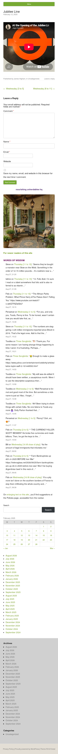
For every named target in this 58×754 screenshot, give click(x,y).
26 (22, 544)
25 (14, 544)
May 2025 (10, 605)
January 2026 (12, 578)
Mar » (52, 548)
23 (51, 539)
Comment (8, 110)
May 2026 (10, 565)
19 (22, 539)
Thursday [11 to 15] (23, 264)
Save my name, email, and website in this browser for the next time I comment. (28, 175)
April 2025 (10, 609)
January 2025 (12, 619)
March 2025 (11, 612)
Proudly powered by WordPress (27, 749)
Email (6, 151)
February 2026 (12, 575)
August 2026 (11, 555)
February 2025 (12, 615)
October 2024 (12, 629)
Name (6, 141)
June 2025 (10, 602)
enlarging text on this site (18, 494)
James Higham (19, 78)
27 (29, 544)
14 (36, 535)
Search (6, 505)
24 (7, 544)
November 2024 (13, 625)
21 (36, 539)
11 (14, 535)
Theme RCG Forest (47, 749)
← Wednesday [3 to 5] (13, 88)
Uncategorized (33, 78)
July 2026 (10, 558)
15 (44, 535)
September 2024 (13, 632)
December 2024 (13, 622)
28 (36, 544)
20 (29, 539)
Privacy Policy (8, 749)
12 (22, 535)
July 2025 (10, 599)
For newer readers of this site (17, 252)
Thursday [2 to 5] (20, 429)
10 (7, 535)
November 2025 (13, 585)
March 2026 (11, 572)
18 (14, 539)
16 (51, 535)
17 (7, 539)
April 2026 (10, 568)
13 (29, 535)
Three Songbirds (23, 341)
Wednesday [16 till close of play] (26, 444)
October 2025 (12, 588)
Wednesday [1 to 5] (26, 311)
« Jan (5, 548)
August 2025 (11, 595)
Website (7, 161)
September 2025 (13, 592)
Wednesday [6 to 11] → (44, 88)
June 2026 (10, 562)
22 (44, 539)
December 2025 (13, 582)
